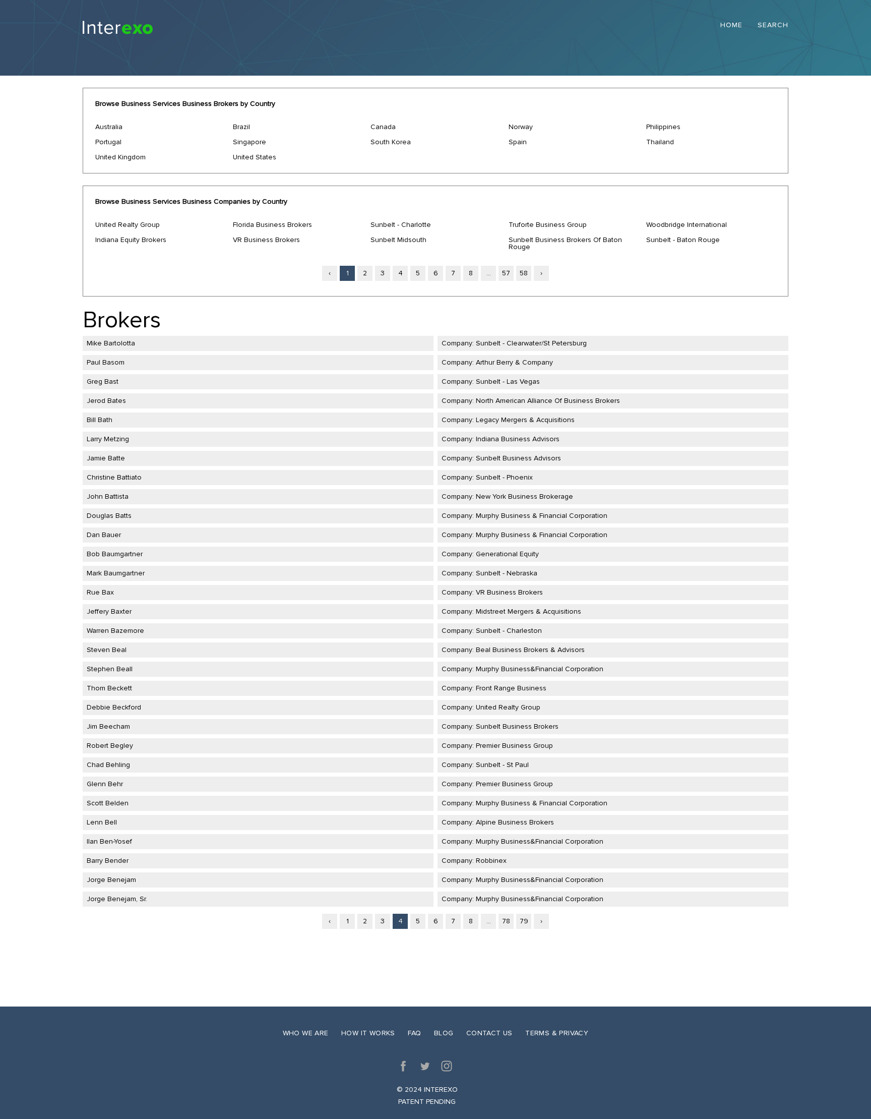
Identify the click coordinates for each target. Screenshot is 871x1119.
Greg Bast (102, 381)
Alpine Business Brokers (515, 822)
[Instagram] (446, 1066)
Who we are (306, 1033)
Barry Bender (108, 860)
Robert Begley (110, 745)
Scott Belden (108, 803)
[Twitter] (424, 1066)
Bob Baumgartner (115, 554)
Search (773, 25)
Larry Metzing (108, 439)
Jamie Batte (106, 458)
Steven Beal (107, 649)
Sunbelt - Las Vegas (508, 381)
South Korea (390, 142)
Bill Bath (99, 420)
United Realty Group (127, 224)
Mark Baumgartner (116, 573)
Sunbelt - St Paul (502, 764)
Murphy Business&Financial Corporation (539, 669)
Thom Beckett (109, 688)
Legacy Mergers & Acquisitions (525, 420)
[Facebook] (403, 1066)
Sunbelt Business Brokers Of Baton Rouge (565, 243)
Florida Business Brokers (272, 224)
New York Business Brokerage (524, 496)
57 (506, 273)
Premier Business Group (514, 745)
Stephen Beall (110, 669)
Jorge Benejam (111, 879)
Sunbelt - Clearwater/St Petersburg (531, 343)
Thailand (660, 142)
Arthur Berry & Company (514, 362)
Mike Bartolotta (111, 343)
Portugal (108, 142)
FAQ (414, 1033)
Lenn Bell (102, 822)
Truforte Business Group (548, 224)
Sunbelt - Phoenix (504, 477)
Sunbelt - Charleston (509, 630)
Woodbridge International (686, 224)
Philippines (663, 127)
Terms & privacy (556, 1033)
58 (524, 273)
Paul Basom (106, 362)
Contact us (489, 1033)
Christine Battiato (114, 477)
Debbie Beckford (114, 707)
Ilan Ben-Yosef (109, 841)
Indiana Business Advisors (517, 439)
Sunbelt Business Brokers (517, 726)
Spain (518, 142)
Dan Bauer (104, 535)
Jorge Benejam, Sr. (117, 899)
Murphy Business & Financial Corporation (541, 515)
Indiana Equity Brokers (130, 239)
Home (731, 25)
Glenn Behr (105, 784)
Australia (108, 127)
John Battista (108, 496)
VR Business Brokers (266, 239)
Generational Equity (507, 554)
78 (506, 921)
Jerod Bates (106, 400)
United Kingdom (120, 157)
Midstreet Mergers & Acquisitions (528, 611)
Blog (444, 1033)
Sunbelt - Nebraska (506, 573)
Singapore (249, 142)
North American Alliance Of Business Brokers (548, 400)
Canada (383, 127)
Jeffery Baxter (109, 611)
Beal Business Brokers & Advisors (530, 649)
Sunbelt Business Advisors (518, 458)
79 (524, 921)
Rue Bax (100, 592)
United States (254, 157)
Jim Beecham (108, 726)
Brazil (241, 127)
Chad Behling (108, 764)
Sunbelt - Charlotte (400, 224)
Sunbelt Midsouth (398, 239)
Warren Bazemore (115, 630)
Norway (521, 127)
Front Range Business (511, 688)
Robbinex (491, 860)
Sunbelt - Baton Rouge (683, 239)
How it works (368, 1033)
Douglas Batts (109, 515)
